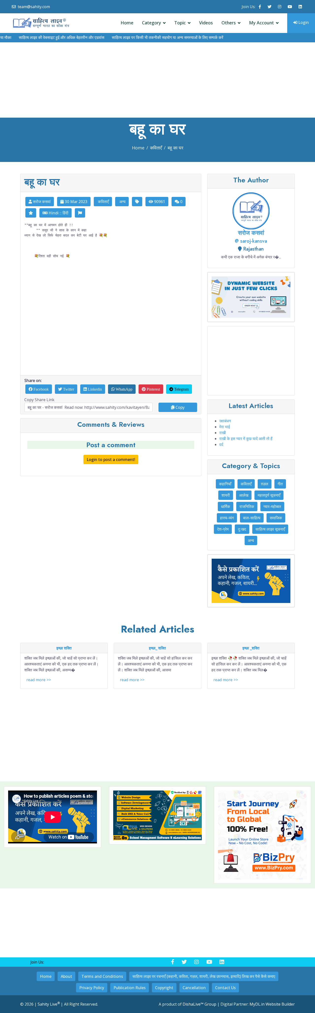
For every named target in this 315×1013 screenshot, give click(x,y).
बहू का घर (175, 148)
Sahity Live (49, 1004)
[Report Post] (80, 213)
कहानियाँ (225, 484)
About (66, 976)
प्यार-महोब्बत (272, 506)
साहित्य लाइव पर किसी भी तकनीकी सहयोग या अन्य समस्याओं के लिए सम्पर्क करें (154, 37)
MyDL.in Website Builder (272, 1004)
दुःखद (242, 529)
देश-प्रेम (223, 529)
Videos (206, 23)
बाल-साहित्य (251, 518)
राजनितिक (246, 506)
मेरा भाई (224, 426)
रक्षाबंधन (225, 421)
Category (151, 23)
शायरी (225, 495)
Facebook (40, 389)
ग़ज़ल (264, 484)
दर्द (221, 444)
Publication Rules (129, 987)
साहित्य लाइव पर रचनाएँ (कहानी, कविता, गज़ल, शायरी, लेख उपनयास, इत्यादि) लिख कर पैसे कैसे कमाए (203, 976)
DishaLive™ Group (199, 1004)
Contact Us (225, 987)
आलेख (243, 495)
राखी (222, 432)
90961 (159, 201)
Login (303, 22)
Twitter (68, 389)
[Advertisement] (157, 80)
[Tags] (137, 201)
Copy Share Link (39, 399)
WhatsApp (123, 389)
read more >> (38, 679)
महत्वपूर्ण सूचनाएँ (269, 495)
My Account (261, 23)
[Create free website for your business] (262, 835)
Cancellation (194, 987)
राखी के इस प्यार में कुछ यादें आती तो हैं (245, 438)
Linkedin (94, 389)
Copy (179, 407)
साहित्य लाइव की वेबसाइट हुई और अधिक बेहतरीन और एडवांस (48, 37)
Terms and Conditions (102, 976)
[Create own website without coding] (251, 296)
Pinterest (153, 389)
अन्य (122, 201)
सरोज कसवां (41, 201)
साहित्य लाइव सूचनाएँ (270, 529)
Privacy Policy (91, 987)
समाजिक (276, 518)
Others (228, 23)
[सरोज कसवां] (251, 210)
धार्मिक (225, 506)
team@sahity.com (34, 6)
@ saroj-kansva (251, 241)
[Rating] (30, 213)
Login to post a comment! (111, 459)
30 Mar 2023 (75, 201)
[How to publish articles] (251, 581)
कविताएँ (156, 148)
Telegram (181, 389)
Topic (180, 23)
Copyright (164, 987)
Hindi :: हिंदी (57, 213)
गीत (280, 484)
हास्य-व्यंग (227, 518)
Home (127, 23)
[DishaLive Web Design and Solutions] (157, 815)
